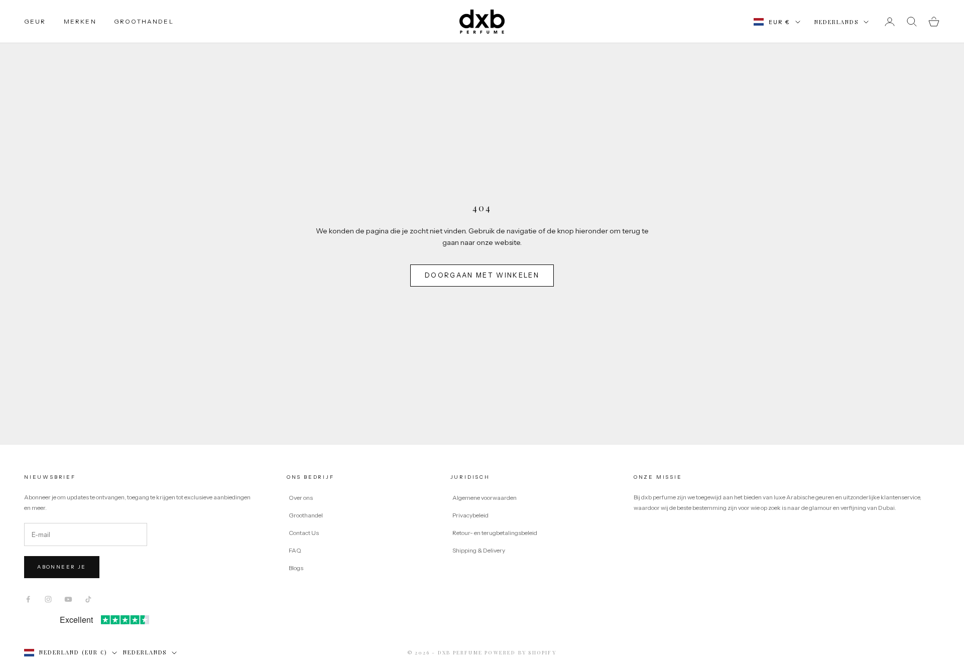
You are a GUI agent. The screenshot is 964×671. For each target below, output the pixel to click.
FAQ (295, 550)
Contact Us (304, 532)
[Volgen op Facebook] (28, 599)
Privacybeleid (470, 515)
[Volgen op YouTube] (68, 599)
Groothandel (306, 515)
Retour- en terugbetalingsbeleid (494, 532)
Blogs (296, 568)
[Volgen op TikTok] (88, 599)
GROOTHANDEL (144, 21)
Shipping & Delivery (478, 550)
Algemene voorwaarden (484, 497)
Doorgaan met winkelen (482, 275)
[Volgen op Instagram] (48, 599)
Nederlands (836, 22)
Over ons (301, 497)
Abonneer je (61, 567)
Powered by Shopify (520, 652)
